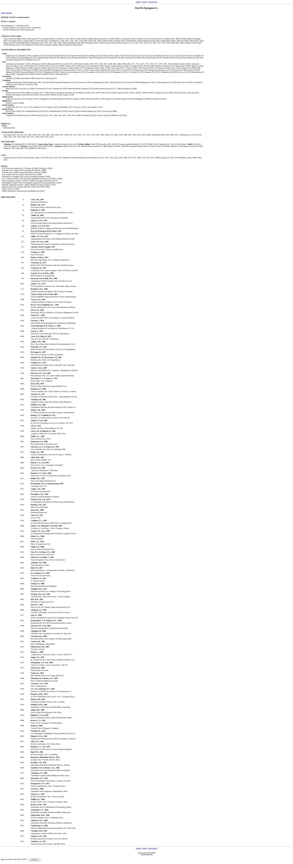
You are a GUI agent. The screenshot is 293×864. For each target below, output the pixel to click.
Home (138, 2)
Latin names (152, 2)
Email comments (6, 13)
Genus (144, 2)
